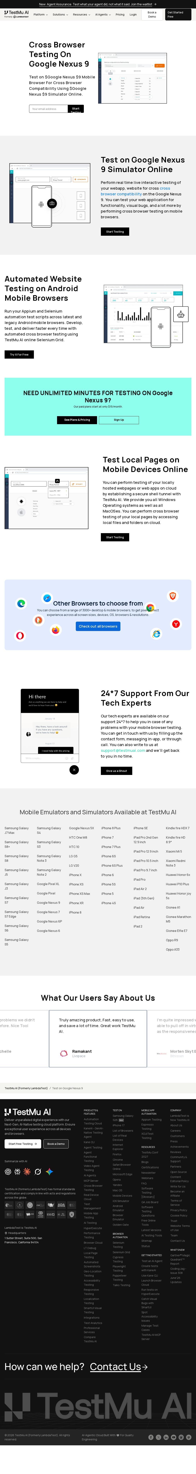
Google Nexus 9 (48, 903)
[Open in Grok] (37, 1171)
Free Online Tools (148, 1222)
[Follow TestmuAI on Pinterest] (188, 1437)
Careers (175, 1130)
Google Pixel (46, 893)
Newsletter (148, 1172)
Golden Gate (121, 1224)
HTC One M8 (78, 837)
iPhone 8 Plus (111, 828)
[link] (17, 14)
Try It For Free (19, 354)
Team (174, 1235)
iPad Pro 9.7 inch (145, 870)
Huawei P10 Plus (177, 884)
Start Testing (115, 231)
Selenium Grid (121, 1252)
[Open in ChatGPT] (8, 1171)
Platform (39, 14)
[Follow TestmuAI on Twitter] (158, 1437)
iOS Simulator (121, 1201)
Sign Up (119, 419)
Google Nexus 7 (48, 912)
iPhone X (75, 875)
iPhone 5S (108, 884)
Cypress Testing (118, 1259)
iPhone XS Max (79, 894)
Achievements (179, 1146)
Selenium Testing (118, 1245)
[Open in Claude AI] (27, 1171)
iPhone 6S (108, 856)
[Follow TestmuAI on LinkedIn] (166, 1437)
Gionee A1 (173, 907)
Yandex (117, 1185)
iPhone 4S (108, 903)
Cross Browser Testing (93, 1188)
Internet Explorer (118, 1147)
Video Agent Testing (92, 1168)
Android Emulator (118, 1208)
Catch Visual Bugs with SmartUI (149, 1303)
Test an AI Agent (152, 1261)
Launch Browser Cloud (151, 1282)
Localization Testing (91, 1301)
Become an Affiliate (177, 1193)
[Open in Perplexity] (17, 1171)
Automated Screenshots (92, 1264)
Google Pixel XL (48, 884)
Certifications (150, 1167)
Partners (175, 1166)
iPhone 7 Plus (111, 847)
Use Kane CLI (149, 1275)
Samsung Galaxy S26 (123, 1118)
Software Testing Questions (148, 1211)
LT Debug (90, 1248)
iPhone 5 (107, 894)
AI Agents (101, 14)
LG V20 (74, 865)
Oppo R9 (172, 940)
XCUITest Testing (147, 1136)
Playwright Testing (119, 1268)
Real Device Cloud (91, 1197)
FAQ (143, 1183)
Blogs (145, 1162)
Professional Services (92, 1330)
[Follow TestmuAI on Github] (181, 1437)
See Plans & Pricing (77, 419)
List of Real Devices (120, 1138)
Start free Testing (21, 1144)
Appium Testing (151, 1119)
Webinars (147, 1178)
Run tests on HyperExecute (150, 1292)
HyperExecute (93, 1228)
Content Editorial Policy (179, 1179)
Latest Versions (151, 1230)
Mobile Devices (122, 1195)
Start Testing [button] (76, 110)
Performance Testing (92, 1235)
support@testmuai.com (123, 750)
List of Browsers (123, 1130)
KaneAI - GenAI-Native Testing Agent (93, 1132)
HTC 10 (74, 847)
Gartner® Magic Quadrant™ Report (180, 1259)
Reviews (175, 1152)
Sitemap (146, 1241)
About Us (176, 1125)
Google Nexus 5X (81, 828)
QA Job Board (149, 1202)
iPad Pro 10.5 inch (146, 861)
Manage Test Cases (149, 1328)
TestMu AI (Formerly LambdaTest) (26, 1088)
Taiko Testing (121, 1285)
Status (145, 1246)
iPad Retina (142, 917)
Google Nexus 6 (48, 931)
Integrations (92, 1317)
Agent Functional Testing (90, 1157)
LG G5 (73, 856)
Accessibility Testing (92, 1282)
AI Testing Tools (151, 1235)
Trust (173, 1221)
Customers (177, 1136)
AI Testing (90, 1223)
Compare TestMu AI (90, 1339)
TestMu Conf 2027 (149, 1154)
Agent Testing (93, 1147)
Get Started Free (175, 14)
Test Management (92, 1206)
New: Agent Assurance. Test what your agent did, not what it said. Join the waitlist (95, 4)
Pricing (120, 14)
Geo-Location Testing (92, 1273)
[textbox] (48, 109)
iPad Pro (139, 879)
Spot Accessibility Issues (149, 1316)
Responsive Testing (91, 1292)
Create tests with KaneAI (149, 1268)
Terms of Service (176, 1203)
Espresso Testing (147, 1126)
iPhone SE (141, 828)
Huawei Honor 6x (178, 875)
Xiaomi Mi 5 (174, 851)
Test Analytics (93, 1323)
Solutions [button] (59, 14)
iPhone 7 (107, 837)
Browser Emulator (118, 1217)
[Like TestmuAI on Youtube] (173, 1437)
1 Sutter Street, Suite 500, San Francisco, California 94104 (23, 1240)
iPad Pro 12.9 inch (146, 851)
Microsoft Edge (122, 1174)
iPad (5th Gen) (144, 898)
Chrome (118, 1159)
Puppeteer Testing (120, 1278)
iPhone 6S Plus (112, 865)
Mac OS (117, 1190)
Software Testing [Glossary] (148, 1193)
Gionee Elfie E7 (176, 931)
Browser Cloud (93, 1242)
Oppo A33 (173, 949)
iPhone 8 (75, 912)
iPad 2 (138, 926)
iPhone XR (76, 903)
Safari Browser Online (122, 1167)
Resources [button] (80, 14)
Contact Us (177, 1241)
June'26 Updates (176, 1280)
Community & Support (178, 1159)
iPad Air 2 (140, 889)
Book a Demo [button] (152, 14)
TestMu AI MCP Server (151, 1337)
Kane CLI (89, 1142)
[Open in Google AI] (49, 1171)
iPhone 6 (107, 875)
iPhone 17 (119, 1125)
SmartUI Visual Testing (93, 1310)
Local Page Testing (91, 1255)
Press (174, 1141)
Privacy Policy (178, 1210)
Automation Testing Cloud (93, 1121)
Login (133, 14)
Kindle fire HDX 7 (177, 828)
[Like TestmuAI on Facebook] (151, 1437)
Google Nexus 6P (49, 921)
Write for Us (177, 1186)
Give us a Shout (116, 771)
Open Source (178, 1172)
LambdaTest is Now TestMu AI (179, 1118)
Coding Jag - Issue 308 (178, 1271)
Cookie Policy (178, 1215)
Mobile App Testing (91, 1215)
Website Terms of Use (180, 1228)
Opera (117, 1179)
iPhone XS (76, 884)
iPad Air (139, 908)
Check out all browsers (98, 626)
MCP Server (91, 1180)
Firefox (117, 1154)
